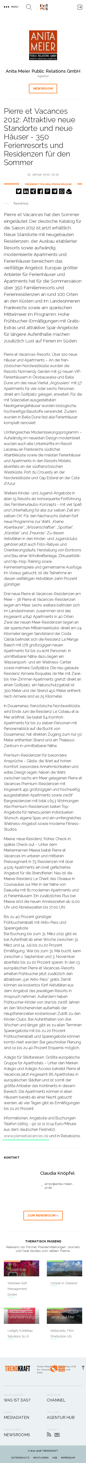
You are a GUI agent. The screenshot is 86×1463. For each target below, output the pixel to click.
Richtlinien (40, 1457)
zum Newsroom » (43, 1215)
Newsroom (43, 88)
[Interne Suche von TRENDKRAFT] (29, 7)
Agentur (43, 76)
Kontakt (57, 1435)
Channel (56, 1400)
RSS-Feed (49, 1434)
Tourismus (20, 203)
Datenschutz (20, 1457)
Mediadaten (16, 1417)
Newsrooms (17, 1435)
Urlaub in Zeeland (64, 1283)
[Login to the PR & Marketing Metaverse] (79, 7)
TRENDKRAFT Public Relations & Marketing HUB (43, 7)
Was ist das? (17, 1400)
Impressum (68, 1457)
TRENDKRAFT (50, 1450)
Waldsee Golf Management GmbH (17, 1288)
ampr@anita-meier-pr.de (59, 1185)
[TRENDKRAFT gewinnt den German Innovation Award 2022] (57, 1371)
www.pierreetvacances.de (26, 1136)
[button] (19, 191)
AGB (54, 1457)
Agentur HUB (61, 1417)
